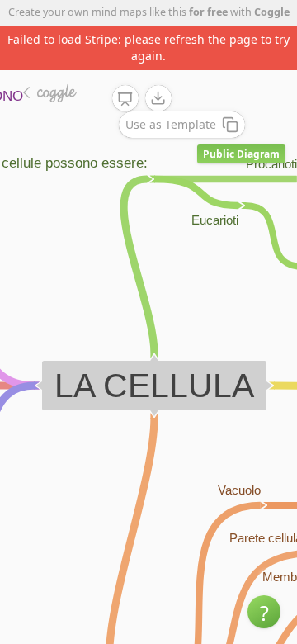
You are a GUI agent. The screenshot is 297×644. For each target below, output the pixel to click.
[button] (264, 611)
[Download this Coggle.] (158, 98)
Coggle (272, 12)
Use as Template (170, 124)
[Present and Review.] (125, 99)
